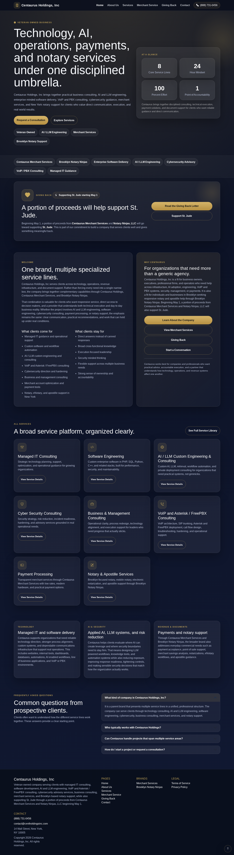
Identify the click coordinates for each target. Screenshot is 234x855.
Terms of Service (180, 783)
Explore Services (64, 120)
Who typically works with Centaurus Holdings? (133, 727)
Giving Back (169, 5)
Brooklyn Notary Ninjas (73, 162)
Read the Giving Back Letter (182, 206)
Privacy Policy (179, 787)
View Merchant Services (178, 330)
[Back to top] (227, 848)
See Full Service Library (202, 430)
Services (128, 5)
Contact (185, 5)
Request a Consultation (31, 120)
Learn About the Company (178, 320)
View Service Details (32, 479)
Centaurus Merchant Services (34, 162)
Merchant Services (146, 783)
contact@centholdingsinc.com (31, 823)
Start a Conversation (178, 350)
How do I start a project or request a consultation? (135, 749)
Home (99, 5)
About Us (113, 5)
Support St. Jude (182, 216)
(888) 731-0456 (208, 5)
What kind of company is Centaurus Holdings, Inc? (135, 697)
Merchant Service (147, 5)
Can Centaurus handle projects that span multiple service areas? (144, 738)
